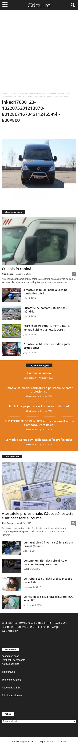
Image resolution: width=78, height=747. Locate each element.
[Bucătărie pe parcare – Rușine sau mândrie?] (11, 313)
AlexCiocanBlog (10, 663)
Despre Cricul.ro (46, 741)
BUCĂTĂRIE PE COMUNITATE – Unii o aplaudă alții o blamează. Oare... (46, 327)
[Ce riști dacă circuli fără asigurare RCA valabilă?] (11, 602)
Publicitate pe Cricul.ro (23, 741)
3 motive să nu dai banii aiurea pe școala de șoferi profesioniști (39, 389)
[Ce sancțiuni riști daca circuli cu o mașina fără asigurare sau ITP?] (11, 566)
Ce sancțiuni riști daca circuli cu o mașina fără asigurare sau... (45, 562)
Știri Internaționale (12, 695)
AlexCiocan (7, 273)
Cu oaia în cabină (16, 268)
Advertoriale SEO (11, 687)
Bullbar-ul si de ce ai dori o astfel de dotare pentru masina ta (39, 93)
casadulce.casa (10, 656)
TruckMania (8, 671)
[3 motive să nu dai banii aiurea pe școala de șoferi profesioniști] (11, 295)
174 (73, 523)
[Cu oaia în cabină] (39, 241)
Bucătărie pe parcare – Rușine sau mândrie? (39, 406)
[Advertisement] (39, 50)
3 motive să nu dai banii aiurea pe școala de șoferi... (45, 291)
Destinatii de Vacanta (14, 660)
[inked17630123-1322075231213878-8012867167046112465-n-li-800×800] (39, 164)
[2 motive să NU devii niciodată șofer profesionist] (11, 349)
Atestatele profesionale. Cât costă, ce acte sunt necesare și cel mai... (37, 516)
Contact (62, 741)
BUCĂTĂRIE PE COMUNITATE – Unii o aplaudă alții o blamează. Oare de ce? (39, 423)
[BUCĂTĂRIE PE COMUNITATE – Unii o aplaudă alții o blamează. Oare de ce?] (11, 331)
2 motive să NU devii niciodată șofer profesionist (39, 439)
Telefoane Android (11, 679)
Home (4, 93)
